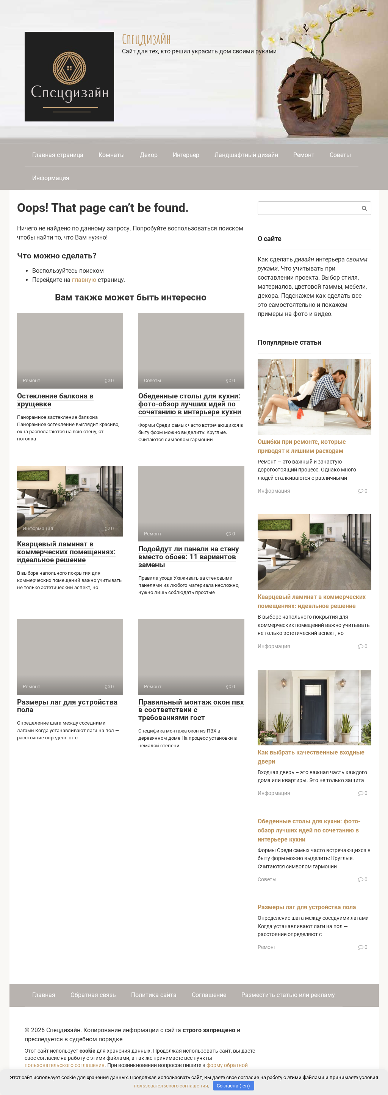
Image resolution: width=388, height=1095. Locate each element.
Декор (149, 155)
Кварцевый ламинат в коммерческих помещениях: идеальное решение (66, 552)
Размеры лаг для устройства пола (67, 706)
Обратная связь (93, 995)
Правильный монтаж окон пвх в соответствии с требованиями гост (191, 710)
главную (84, 279)
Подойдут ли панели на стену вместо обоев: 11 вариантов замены (188, 556)
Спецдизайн (146, 39)
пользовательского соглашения (65, 1065)
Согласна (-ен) (233, 1086)
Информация (50, 178)
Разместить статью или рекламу (288, 995)
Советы (340, 155)
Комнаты (112, 155)
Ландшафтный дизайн (246, 155)
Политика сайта (154, 995)
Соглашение (209, 995)
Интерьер (186, 155)
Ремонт (303, 155)
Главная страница (57, 155)
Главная (43, 995)
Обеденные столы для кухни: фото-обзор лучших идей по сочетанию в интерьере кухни (189, 404)
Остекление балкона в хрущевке (55, 400)
